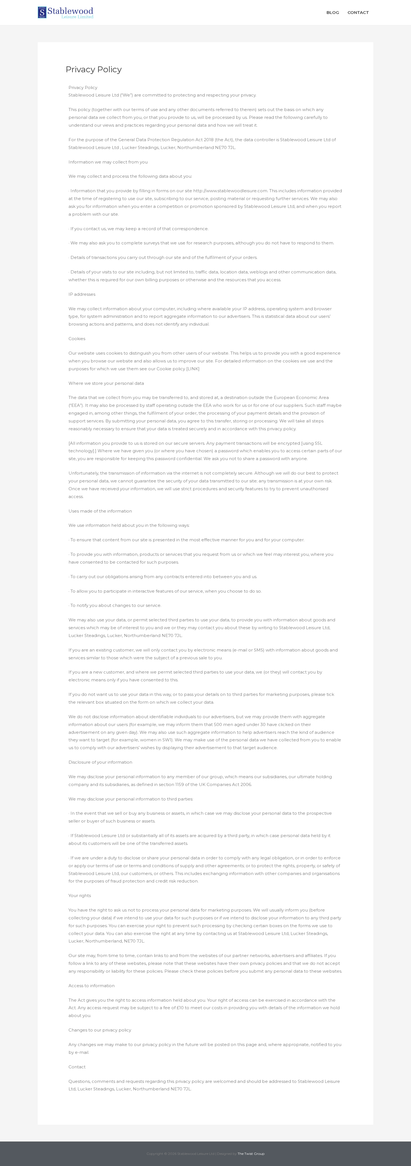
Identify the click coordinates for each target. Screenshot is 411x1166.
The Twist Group (251, 1153)
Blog (333, 12)
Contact (358, 12)
